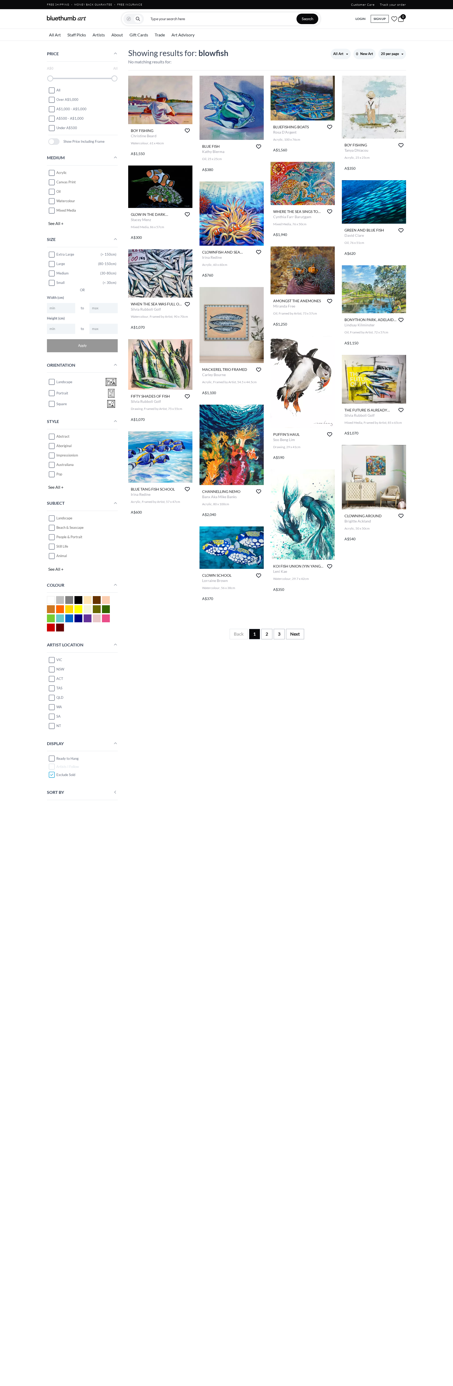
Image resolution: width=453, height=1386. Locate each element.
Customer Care (363, 5)
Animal (61, 556)
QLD (59, 697)
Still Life (62, 546)
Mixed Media (66, 210)
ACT (59, 678)
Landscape (64, 518)
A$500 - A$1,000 (70, 118)
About (117, 34)
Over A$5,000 (67, 99)
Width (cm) (55, 297)
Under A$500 (66, 128)
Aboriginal (64, 446)
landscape (64, 382)
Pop (59, 474)
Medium (62, 273)
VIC (59, 660)
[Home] (66, 18)
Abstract (62, 436)
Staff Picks (76, 34)
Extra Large (65, 254)
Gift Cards (139, 34)
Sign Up (380, 19)
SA (58, 716)
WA (59, 707)
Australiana (65, 465)
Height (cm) (56, 318)
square (61, 404)
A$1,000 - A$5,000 (71, 109)
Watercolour (65, 201)
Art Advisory (183, 34)
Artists (99, 34)
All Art (55, 34)
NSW (60, 669)
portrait (62, 393)
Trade (160, 34)
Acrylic (61, 172)
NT (58, 726)
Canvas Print (66, 182)
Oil (58, 191)
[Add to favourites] (187, 130)
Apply (82, 345)
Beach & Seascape (70, 527)
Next (295, 634)
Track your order (393, 5)
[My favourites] (394, 19)
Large (60, 264)
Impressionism (67, 455)
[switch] (54, 141)
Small (60, 282)
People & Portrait (69, 537)
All (58, 90)
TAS (59, 688)
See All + (55, 223)
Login (360, 19)
